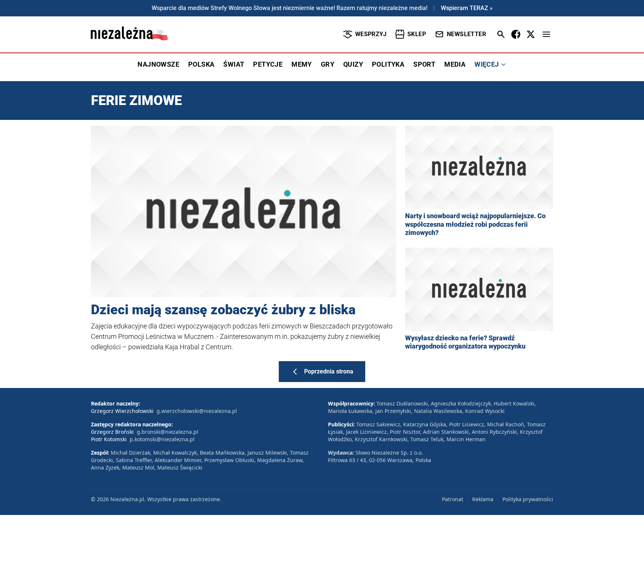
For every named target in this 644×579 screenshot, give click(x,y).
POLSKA (201, 64)
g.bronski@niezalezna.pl (167, 431)
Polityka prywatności (527, 499)
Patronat (452, 499)
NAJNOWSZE (158, 64)
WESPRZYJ (370, 34)
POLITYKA (388, 64)
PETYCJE (267, 64)
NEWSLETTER (466, 34)
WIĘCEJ (486, 64)
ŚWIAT (233, 64)
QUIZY (353, 64)
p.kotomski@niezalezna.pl (162, 439)
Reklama (482, 499)
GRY (327, 64)
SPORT (424, 64)
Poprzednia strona (328, 371)
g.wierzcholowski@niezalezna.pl (197, 410)
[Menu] (546, 34)
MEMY (301, 64)
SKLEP (416, 34)
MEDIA (454, 64)
